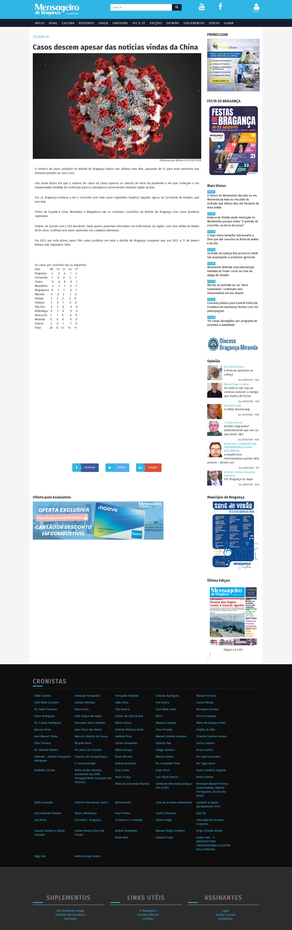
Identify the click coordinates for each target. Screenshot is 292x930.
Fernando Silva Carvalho (90, 723)
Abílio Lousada (43, 802)
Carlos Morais (205, 702)
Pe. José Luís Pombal (88, 750)
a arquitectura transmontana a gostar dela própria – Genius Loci (233, 458)
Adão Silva (121, 702)
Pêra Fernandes (206, 716)
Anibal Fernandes (126, 830)
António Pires (123, 736)
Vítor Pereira (42, 743)
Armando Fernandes (87, 696)
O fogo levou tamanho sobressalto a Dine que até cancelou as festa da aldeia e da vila (232, 239)
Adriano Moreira (85, 702)
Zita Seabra (122, 709)
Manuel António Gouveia (171, 736)
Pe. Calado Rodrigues (47, 723)
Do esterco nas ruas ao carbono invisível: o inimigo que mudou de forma (241, 392)
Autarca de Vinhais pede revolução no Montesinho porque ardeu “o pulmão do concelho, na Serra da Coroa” (232, 221)
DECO (159, 716)
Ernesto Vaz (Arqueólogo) (91, 756)
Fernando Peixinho (127, 696)
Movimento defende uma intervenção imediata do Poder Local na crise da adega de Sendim (230, 271)
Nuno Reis (121, 837)
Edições (156, 23)
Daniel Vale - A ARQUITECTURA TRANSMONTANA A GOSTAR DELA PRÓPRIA (240, 447)
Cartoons (120, 23)
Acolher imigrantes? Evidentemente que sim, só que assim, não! (241, 430)
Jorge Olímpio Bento (209, 830)
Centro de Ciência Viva (129, 716)
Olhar (229, 23)
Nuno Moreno (123, 756)
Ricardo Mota (83, 743)
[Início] (57, 9)
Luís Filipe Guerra (167, 777)
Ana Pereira (122, 813)
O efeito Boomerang (237, 409)
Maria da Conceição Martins (132, 783)
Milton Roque (123, 750)
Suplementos (194, 23)
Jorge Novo (163, 770)
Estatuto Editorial (148, 914)
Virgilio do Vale (205, 729)
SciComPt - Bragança (88, 820)
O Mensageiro (148, 910)
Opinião (172, 23)
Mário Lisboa (123, 723)
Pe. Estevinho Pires (234, 366)
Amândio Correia (44, 770)
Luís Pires (40, 820)
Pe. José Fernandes (208, 756)
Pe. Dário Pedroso (45, 709)
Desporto (86, 23)
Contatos (148, 918)
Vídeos (214, 23)
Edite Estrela (42, 696)
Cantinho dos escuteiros (70, 914)
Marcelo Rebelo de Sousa (91, 736)
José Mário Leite (232, 405)
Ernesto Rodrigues (167, 696)
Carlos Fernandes (126, 743)
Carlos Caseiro (205, 743)
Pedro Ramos (204, 777)
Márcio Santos (164, 756)
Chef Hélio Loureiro (46, 702)
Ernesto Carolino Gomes (211, 736)
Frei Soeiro (162, 702)
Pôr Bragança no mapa (238, 479)
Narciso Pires (42, 729)
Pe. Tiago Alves (205, 763)
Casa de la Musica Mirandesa (174, 802)
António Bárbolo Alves (129, 729)
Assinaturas (225, 918)
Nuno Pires (82, 709)
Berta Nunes (123, 802)
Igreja (103, 23)
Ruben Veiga (164, 820)
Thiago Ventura (165, 750)
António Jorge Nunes (88, 856)
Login (225, 910)
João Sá (200, 813)
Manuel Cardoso (166, 723)
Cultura (68, 23)
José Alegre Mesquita (88, 716)
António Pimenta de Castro (91, 802)
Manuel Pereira (206, 696)
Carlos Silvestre (166, 813)
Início (39, 23)
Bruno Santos (204, 750)
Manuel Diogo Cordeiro (236, 384)
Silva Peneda (164, 729)
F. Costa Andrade (233, 422)
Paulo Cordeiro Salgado (211, 770)
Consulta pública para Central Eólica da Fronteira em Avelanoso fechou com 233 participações (232, 307)
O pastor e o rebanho (129, 820)
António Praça (164, 837)
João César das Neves (88, 729)
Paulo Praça (122, 777)
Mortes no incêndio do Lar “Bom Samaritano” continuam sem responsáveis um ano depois (227, 289)
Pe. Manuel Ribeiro (46, 750)
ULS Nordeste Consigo (70, 910)
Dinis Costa (122, 770)
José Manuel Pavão (46, 736)
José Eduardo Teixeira (47, 813)
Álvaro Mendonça (86, 813)
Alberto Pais (163, 743)
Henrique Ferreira (207, 709)
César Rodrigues (44, 716)
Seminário (70, 918)
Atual (53, 23)
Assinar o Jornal (225, 914)
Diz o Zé (138, 23)
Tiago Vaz (40, 856)
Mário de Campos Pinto (210, 723)
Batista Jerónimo (125, 763)
